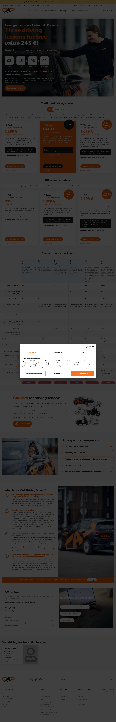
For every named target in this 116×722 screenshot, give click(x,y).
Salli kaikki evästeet (82, 373)
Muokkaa (57, 373)
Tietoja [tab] (83, 352)
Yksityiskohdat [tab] (58, 352)
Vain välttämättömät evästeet (33, 373)
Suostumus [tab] (32, 352)
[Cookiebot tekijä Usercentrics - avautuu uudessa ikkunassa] (86, 347)
